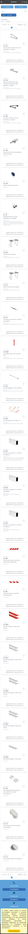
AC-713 (5, 857)
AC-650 (5, 523)
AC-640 (5, 488)
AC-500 (5, 252)
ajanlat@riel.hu (14, 899)
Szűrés (21, 7)
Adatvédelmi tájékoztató (9, 922)
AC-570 (5, 386)
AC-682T (5, 691)
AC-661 (5, 591)
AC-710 (5, 824)
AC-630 (5, 451)
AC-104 (5, 80)
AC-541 (5, 317)
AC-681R (5, 625)
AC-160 (5, 150)
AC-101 (5, 46)
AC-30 (5, 215)
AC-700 (5, 788)
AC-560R (5, 352)
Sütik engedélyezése (14, 931)
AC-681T (5, 658)
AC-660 (5, 558)
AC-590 (5, 418)
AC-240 (5, 183)
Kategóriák (7, 7)
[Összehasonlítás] (23, 44)
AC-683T (5, 724)
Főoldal (2, 21)
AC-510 (5, 285)
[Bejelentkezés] (26, 2)
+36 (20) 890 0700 (14, 889)
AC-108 (5, 116)
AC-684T (5, 757)
